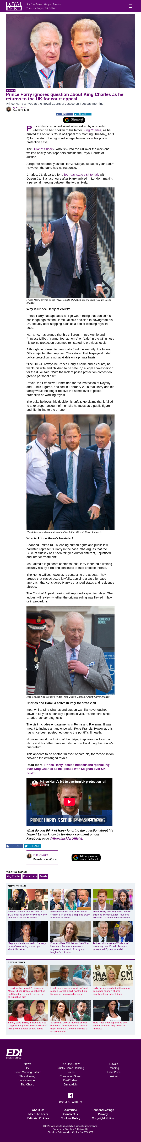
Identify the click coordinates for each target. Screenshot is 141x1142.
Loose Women (27, 1080)
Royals (11, 90)
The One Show (70, 1063)
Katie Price (113, 1072)
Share (64, 114)
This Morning (27, 1076)
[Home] (14, 6)
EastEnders (70, 1080)
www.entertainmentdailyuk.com (65, 1126)
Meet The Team (38, 1114)
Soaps (70, 1072)
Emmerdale (70, 1084)
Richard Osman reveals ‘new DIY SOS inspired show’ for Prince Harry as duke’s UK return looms (27, 914)
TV (27, 1068)
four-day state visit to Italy (81, 174)
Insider (114, 1076)
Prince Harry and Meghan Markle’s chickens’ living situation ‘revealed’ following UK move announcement (112, 914)
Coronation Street (70, 1076)
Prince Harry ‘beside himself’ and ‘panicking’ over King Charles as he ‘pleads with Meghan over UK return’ (68, 769)
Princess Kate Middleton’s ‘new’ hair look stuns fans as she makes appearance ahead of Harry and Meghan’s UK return (69, 948)
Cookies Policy (70, 1118)
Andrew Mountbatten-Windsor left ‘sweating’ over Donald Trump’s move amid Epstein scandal (111, 946)
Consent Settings (102, 1110)
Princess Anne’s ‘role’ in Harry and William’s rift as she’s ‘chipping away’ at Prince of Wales (70, 914)
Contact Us (70, 1114)
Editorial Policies (38, 1118)
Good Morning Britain (27, 1072)
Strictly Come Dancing (70, 1068)
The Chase (27, 1084)
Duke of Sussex (43, 149)
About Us (38, 1110)
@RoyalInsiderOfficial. (66, 838)
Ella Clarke (21, 107)
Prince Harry (30, 876)
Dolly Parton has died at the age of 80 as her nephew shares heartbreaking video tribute (111, 991)
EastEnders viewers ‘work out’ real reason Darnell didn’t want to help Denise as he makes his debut (69, 991)
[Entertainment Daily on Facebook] (70, 1095)
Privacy (103, 1114)
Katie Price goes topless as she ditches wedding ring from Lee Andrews (110, 1025)
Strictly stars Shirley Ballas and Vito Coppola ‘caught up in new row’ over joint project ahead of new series (27, 1025)
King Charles (92, 130)
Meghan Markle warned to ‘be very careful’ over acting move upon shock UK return (27, 946)
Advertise (70, 1110)
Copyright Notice (103, 1118)
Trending (113, 1068)
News (27, 1063)
